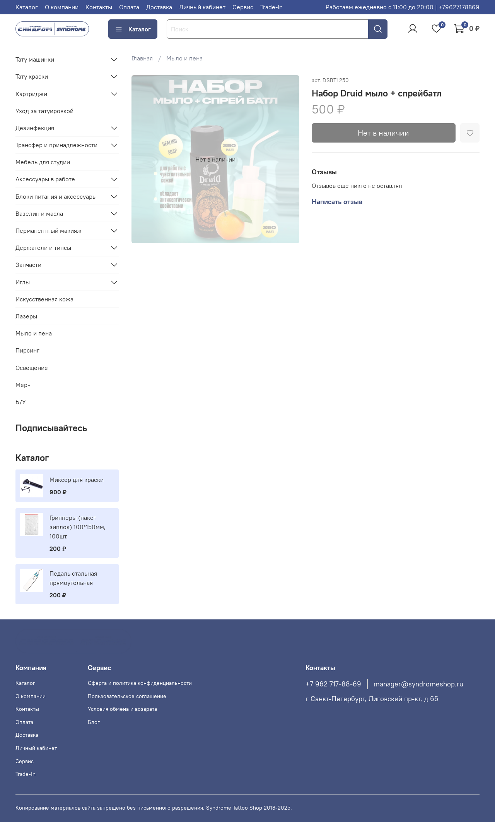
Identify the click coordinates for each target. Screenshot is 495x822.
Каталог (26, 7)
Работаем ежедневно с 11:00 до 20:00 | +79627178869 (403, 7)
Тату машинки (34, 59)
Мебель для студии (42, 162)
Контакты (98, 7)
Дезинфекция (34, 128)
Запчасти (28, 264)
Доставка (159, 7)
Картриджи (31, 94)
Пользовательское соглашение (127, 696)
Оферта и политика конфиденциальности (140, 682)
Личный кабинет (202, 7)
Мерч (23, 385)
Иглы (22, 282)
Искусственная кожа (44, 299)
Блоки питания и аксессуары (56, 196)
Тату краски (31, 76)
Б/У (20, 402)
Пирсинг (27, 350)
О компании (62, 7)
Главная (142, 58)
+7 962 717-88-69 (333, 684)
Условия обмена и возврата (122, 708)
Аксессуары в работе (45, 179)
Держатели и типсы (43, 247)
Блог (94, 722)
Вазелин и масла (39, 213)
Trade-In (271, 7)
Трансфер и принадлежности (56, 145)
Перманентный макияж (48, 230)
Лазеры (26, 316)
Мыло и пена (184, 58)
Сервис (242, 7)
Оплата (129, 7)
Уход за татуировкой (44, 111)
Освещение (31, 367)
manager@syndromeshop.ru (418, 684)
